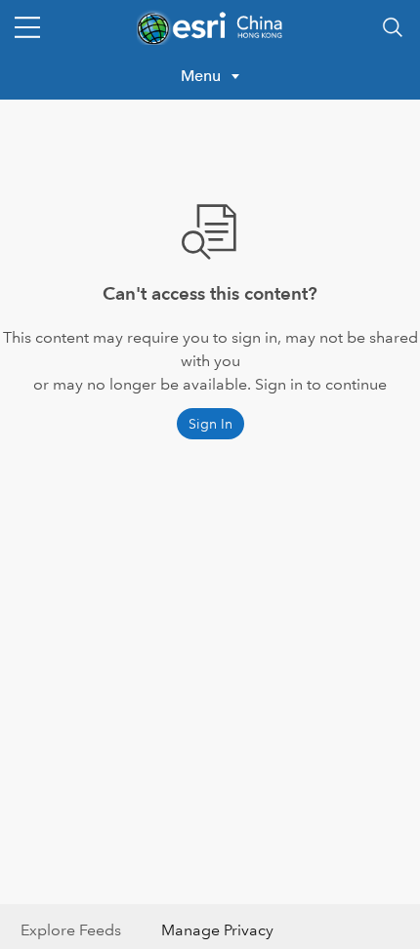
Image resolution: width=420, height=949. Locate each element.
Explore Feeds (71, 930)
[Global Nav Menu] (27, 27)
